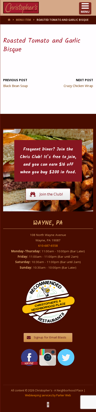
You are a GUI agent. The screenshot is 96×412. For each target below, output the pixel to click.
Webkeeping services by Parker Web (48, 395)
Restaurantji (51, 314)
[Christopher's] (21, 8)
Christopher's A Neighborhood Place (48, 305)
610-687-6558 (48, 246)
